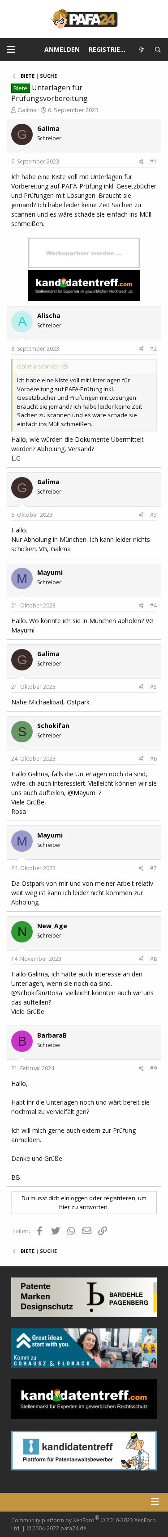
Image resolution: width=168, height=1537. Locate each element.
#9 (153, 1068)
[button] (11, 49)
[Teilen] (141, 161)
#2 (153, 348)
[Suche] (158, 49)
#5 (153, 687)
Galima (27, 110)
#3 (153, 515)
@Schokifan (28, 992)
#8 (153, 959)
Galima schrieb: (38, 366)
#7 (153, 868)
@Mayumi (82, 792)
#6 (153, 758)
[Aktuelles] (142, 49)
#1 (153, 161)
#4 (153, 605)
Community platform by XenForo (83, 1523)
